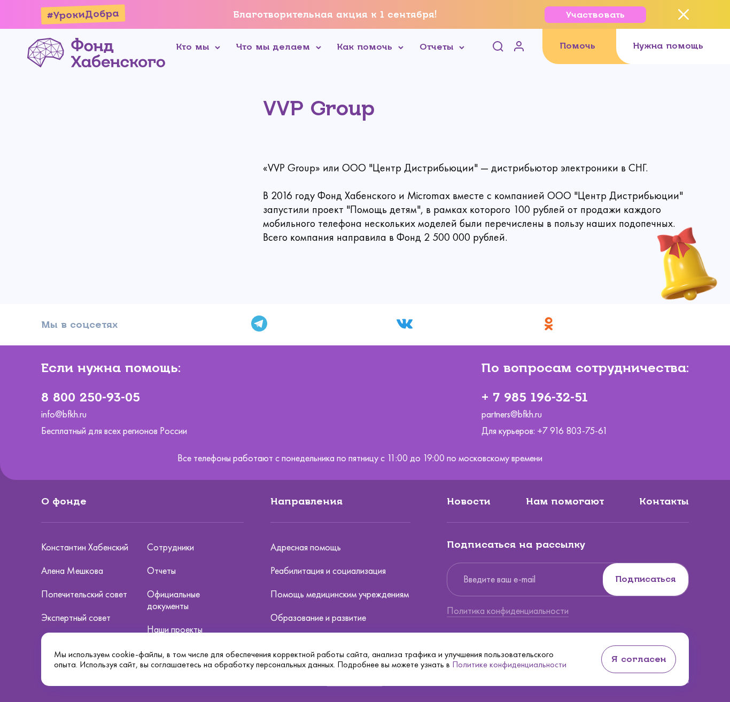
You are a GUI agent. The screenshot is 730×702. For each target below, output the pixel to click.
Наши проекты (175, 629)
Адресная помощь (305, 547)
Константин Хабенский (84, 547)
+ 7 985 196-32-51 (535, 397)
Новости (469, 501)
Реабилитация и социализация (328, 571)
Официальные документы (173, 600)
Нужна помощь (668, 46)
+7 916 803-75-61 (572, 431)
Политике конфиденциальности (509, 664)
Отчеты (161, 571)
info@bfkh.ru (64, 414)
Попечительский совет (84, 594)
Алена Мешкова (72, 571)
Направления (306, 501)
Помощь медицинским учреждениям (339, 594)
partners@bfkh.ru (512, 414)
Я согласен (638, 659)
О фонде (64, 501)
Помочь (577, 46)
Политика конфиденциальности (508, 611)
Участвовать (595, 15)
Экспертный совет (76, 618)
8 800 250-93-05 (90, 397)
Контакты (664, 501)
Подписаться (645, 579)
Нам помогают (565, 501)
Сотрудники (170, 547)
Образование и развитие (318, 618)
